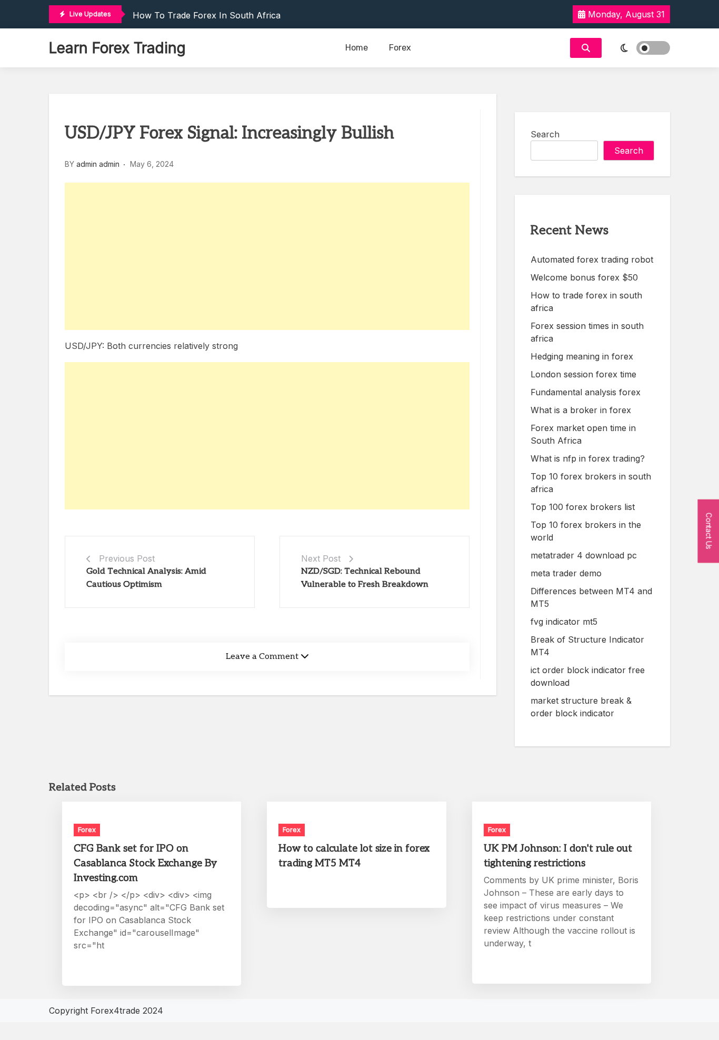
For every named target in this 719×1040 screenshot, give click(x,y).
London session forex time (583, 374)
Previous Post (127, 558)
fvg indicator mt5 (564, 621)
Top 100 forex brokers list (583, 507)
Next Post (321, 558)
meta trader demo (566, 573)
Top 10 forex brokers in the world (586, 531)
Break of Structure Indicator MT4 (587, 645)
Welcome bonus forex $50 (584, 277)
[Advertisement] (267, 256)
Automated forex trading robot (592, 259)
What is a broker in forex (581, 410)
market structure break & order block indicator (581, 706)
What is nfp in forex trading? (588, 458)
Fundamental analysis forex (586, 392)
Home (356, 48)
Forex (400, 48)
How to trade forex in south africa (207, 15)
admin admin (97, 163)
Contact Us (708, 531)
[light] (638, 48)
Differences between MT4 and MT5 (591, 597)
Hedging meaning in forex (582, 356)
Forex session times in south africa (587, 332)
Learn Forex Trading (117, 48)
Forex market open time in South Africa (583, 434)
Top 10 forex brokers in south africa (591, 482)
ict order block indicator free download (588, 676)
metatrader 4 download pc (584, 555)
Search (545, 134)
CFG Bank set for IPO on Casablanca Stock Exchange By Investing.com (145, 863)
